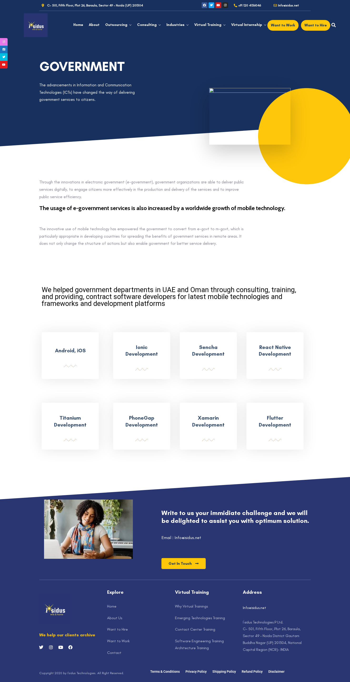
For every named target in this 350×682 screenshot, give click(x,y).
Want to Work (118, 641)
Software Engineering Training (199, 641)
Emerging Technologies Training (200, 618)
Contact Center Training (195, 629)
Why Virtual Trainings (191, 606)
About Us (114, 618)
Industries (175, 25)
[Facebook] (204, 5)
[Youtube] (218, 5)
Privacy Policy (196, 671)
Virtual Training (207, 25)
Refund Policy (252, 671)
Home (78, 25)
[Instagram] (225, 5)
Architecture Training (192, 648)
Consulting (147, 25)
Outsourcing (116, 25)
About (94, 25)
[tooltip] (4, 42)
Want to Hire (117, 629)
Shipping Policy (224, 671)
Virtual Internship (246, 25)
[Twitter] (211, 5)
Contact (114, 652)
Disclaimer (276, 671)
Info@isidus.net (254, 607)
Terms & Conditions (165, 671)
